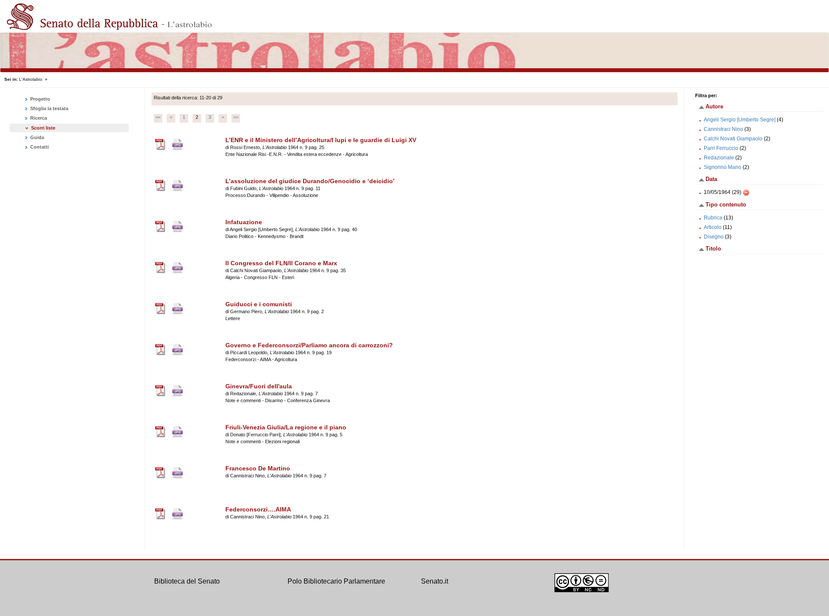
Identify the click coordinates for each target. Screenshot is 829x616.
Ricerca (38, 118)
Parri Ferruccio (721, 148)
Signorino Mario (722, 167)
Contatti (39, 146)
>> (235, 117)
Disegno (714, 237)
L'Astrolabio (30, 79)
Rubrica (713, 218)
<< (158, 117)
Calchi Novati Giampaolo (733, 139)
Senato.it (434, 581)
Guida (36, 137)
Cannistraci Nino (723, 129)
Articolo (712, 227)
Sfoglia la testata (48, 108)
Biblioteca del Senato (187, 581)
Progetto (39, 99)
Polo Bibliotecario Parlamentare (336, 581)
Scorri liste (43, 127)
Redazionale (719, 158)
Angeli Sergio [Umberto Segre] (739, 120)
